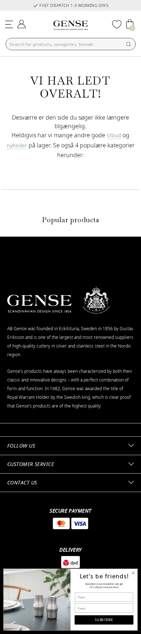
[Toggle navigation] (9, 23)
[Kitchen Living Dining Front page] (70, 25)
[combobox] (70, 44)
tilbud (114, 135)
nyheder (17, 145)
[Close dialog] (133, 573)
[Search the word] (128, 44)
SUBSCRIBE (104, 619)
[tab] (70, 445)
